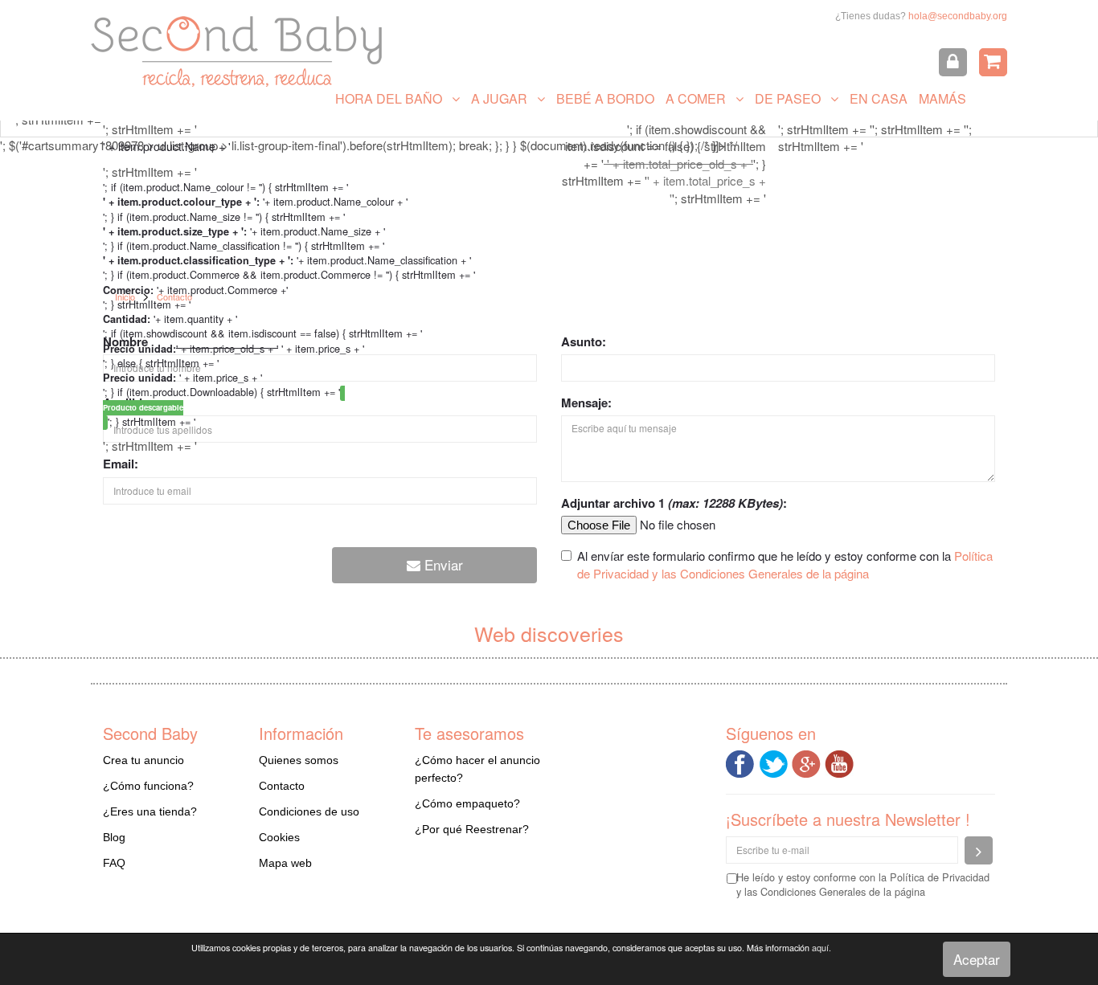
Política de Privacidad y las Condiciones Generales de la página (785, 564)
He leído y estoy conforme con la (862, 884)
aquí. (821, 948)
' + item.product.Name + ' (167, 146)
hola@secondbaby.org (957, 16)
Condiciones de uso (309, 811)
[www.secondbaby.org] (236, 51)
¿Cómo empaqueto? (467, 803)
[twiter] (775, 762)
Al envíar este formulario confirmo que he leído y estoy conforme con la (785, 564)
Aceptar (976, 959)
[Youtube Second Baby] (841, 762)
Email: (120, 464)
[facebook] (742, 762)
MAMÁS (942, 98)
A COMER (700, 98)
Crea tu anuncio (143, 760)
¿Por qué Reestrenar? (472, 829)
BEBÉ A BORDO (605, 98)
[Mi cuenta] (953, 62)
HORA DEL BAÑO (393, 98)
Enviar (441, 564)
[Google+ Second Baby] (808, 762)
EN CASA (878, 98)
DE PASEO (792, 98)
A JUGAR (504, 98)
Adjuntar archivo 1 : (674, 503)
